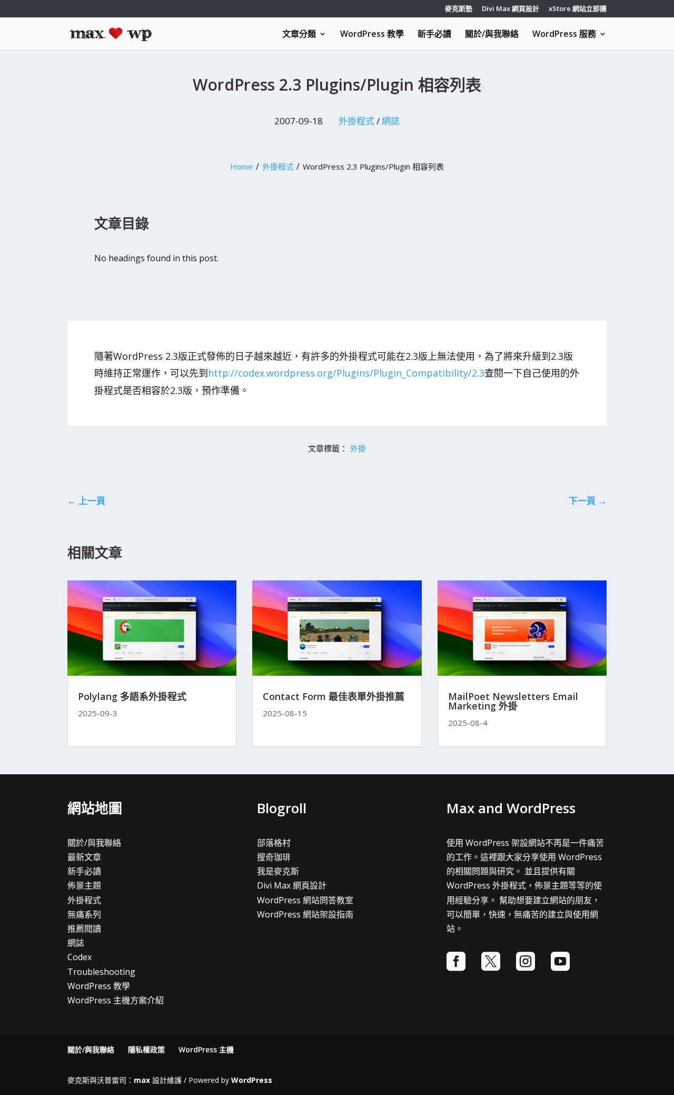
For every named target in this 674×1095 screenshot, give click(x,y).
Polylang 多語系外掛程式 (132, 696)
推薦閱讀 (84, 928)
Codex (79, 957)
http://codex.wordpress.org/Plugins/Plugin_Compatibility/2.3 (346, 373)
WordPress (251, 1080)
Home (241, 166)
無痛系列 (84, 914)
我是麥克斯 (278, 871)
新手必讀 (434, 35)
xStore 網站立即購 (578, 9)
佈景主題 (84, 885)
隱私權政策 (146, 1049)
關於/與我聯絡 (492, 35)
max (142, 1080)
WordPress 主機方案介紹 (115, 1000)
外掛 (358, 448)
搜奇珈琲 (274, 857)
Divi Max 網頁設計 (510, 9)
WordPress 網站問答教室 (305, 900)
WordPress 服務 (564, 35)
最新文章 (84, 857)
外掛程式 (356, 121)
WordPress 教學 (372, 35)
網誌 (391, 121)
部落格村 (274, 843)
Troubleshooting (101, 972)
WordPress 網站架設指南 (305, 914)
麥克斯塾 (458, 9)
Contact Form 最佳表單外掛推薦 (333, 696)
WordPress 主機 (206, 1049)
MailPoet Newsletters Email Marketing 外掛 (513, 701)
